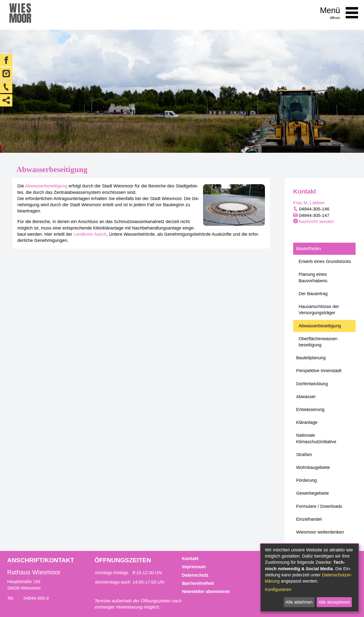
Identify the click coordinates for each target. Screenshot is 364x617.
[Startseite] (20, 15)
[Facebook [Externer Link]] (6, 60)
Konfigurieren (278, 589)
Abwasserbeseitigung (46, 185)
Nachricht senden (316, 221)
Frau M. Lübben (309, 202)
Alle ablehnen (299, 602)
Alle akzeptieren (334, 602)
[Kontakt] (6, 87)
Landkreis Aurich (90, 234)
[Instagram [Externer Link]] (6, 73)
